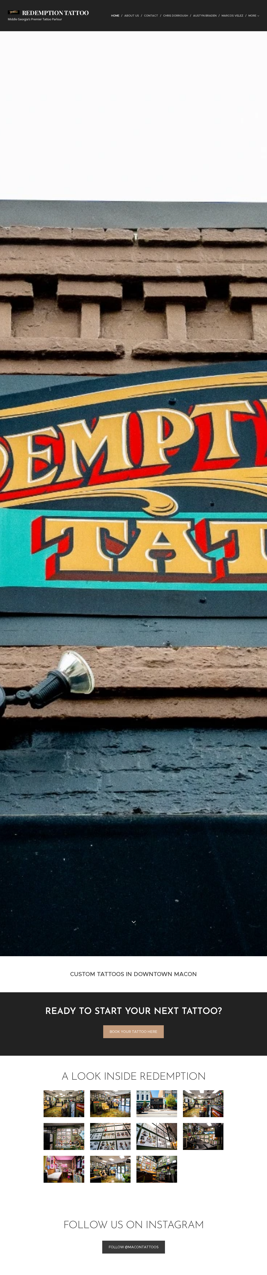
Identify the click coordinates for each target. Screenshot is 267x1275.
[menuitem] (116, 15)
